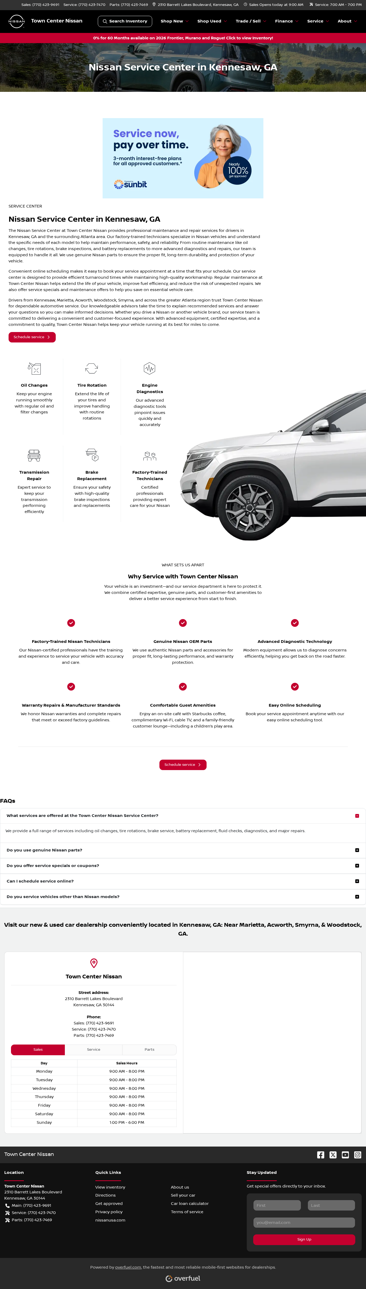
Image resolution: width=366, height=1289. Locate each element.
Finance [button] (284, 21)
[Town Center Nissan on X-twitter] (331, 1155)
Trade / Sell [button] (248, 21)
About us (180, 1187)
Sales (38, 1049)
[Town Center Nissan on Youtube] (343, 1155)
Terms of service (187, 1211)
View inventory (110, 1187)
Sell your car (183, 1195)
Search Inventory (128, 21)
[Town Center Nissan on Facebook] (318, 1155)
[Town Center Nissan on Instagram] (355, 1155)
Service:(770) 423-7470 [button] (34, 1212)
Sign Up (304, 1239)
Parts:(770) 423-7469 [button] (32, 1220)
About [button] (345, 21)
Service (93, 1049)
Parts (149, 1049)
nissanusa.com (110, 1220)
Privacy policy (108, 1211)
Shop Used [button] (209, 21)
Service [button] (315, 21)
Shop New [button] (172, 21)
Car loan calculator (190, 1203)
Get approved (109, 1203)
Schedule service (29, 337)
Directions (105, 1195)
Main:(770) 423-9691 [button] (31, 1205)
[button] (196, 5)
